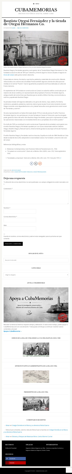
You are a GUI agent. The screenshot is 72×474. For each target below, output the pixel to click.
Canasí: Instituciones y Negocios (23, 172)
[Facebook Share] (31, 163)
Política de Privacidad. (11, 448)
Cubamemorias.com (41, 471)
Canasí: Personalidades (39, 172)
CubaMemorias (36, 10)
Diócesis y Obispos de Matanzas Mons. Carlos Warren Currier (32, 436)
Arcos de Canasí (9, 75)
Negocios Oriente (41, 450)
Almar (8, 425)
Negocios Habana (30, 448)
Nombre (7, 208)
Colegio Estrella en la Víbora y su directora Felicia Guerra (30, 425)
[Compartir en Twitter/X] (35, 163)
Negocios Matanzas (31, 450)
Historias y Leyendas (51, 448)
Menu (37, 4)
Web (5, 225)
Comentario (8, 189)
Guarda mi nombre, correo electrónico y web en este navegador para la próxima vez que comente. (33, 237)
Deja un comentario (23, 28)
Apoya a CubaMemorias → (13, 331)
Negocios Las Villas (40, 448)
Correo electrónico (10, 217)
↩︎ (60, 158)
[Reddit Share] (40, 163)
